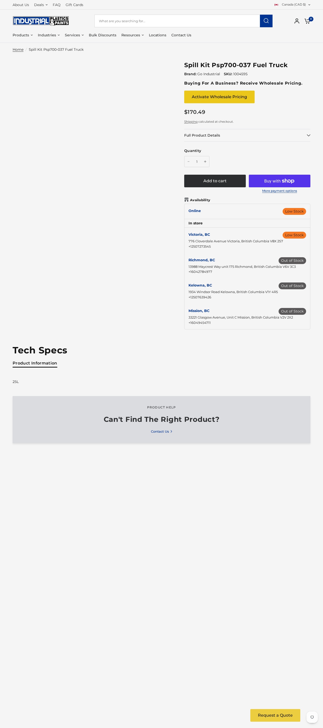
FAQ (57, 5)
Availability (200, 200)
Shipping (191, 121)
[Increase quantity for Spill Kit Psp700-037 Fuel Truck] (205, 161)
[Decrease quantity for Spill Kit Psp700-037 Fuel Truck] (188, 161)
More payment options (279, 190)
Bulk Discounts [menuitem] (102, 35)
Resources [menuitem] (130, 35)
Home (18, 49)
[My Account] (297, 21)
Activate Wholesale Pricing (219, 96)
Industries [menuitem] (47, 35)
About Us (21, 5)
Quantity (192, 150)
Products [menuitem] (21, 35)
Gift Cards (74, 5)
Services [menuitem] (72, 35)
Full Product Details (202, 135)
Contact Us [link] (160, 431)
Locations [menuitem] (157, 35)
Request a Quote (275, 715)
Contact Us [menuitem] (181, 35)
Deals (39, 5)
